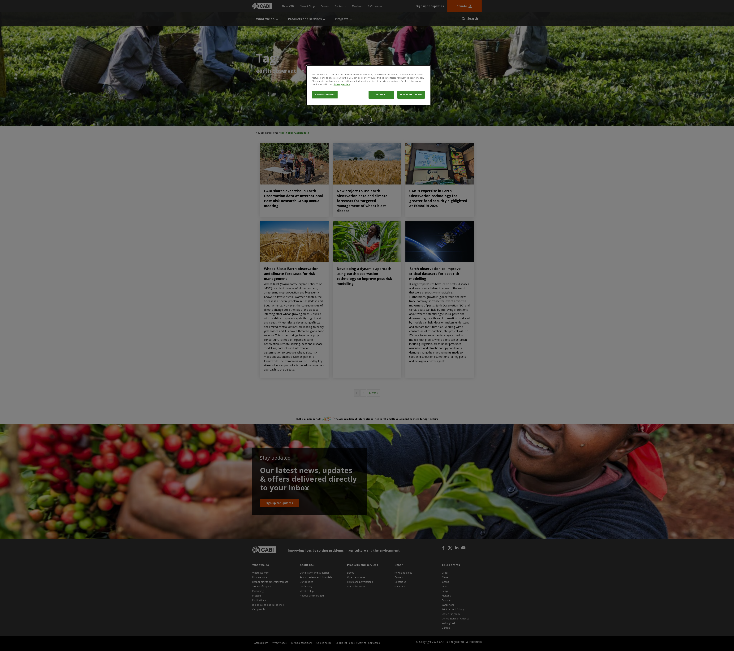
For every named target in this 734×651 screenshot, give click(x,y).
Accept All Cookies (411, 94)
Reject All (382, 94)
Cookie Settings (325, 94)
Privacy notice (342, 84)
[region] (368, 85)
